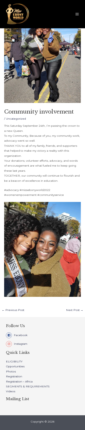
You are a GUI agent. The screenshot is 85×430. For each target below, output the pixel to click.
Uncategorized (16, 118)
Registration (14, 376)
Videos (10, 391)
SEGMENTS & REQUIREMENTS (28, 386)
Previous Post (13, 310)
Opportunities (15, 366)
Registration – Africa (19, 381)
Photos (11, 371)
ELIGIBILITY (14, 361)
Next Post (74, 310)
